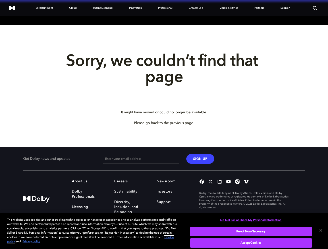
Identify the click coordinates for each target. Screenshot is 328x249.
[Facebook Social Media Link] (201, 182)
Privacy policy (31, 241)
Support (164, 202)
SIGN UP (200, 158)
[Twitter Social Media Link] (210, 182)
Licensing (80, 207)
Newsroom (166, 181)
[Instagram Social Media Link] (237, 182)
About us (79, 181)
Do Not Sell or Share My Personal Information (251, 220)
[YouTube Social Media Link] (228, 182)
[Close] (321, 230)
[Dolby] (12, 8)
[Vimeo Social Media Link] (246, 182)
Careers (121, 181)
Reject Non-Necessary (251, 231)
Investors (164, 191)
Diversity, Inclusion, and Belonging (126, 207)
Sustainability (125, 191)
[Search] (314, 8)
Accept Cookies (251, 242)
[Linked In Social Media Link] (219, 182)
